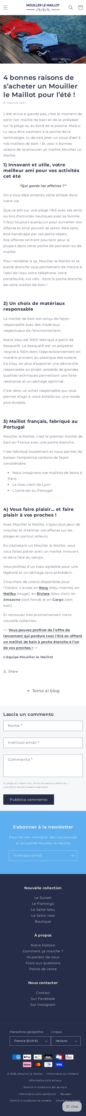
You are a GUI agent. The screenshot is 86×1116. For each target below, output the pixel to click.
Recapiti (65, 1094)
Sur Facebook (43, 999)
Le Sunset (43, 898)
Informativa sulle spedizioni (37, 1094)
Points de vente (43, 969)
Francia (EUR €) (26, 1041)
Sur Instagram (43, 1004)
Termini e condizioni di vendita (30, 1100)
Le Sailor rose (43, 915)
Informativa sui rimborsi (63, 1073)
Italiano (61, 1041)
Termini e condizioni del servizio (45, 1087)
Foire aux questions (43, 963)
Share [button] (13, 671)
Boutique (43, 921)
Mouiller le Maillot (30, 1073)
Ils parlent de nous (43, 957)
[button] (5, 7)
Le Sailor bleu (43, 909)
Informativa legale (68, 1100)
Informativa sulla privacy (45, 1080)
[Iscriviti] (72, 855)
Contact (43, 993)
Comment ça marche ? (43, 951)
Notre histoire (43, 945)
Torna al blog (46, 690)
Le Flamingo (43, 904)
